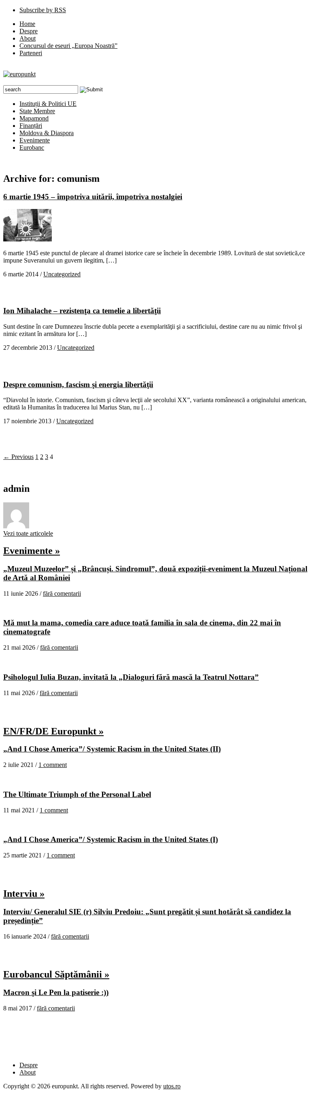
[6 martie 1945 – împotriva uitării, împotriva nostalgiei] (27, 239)
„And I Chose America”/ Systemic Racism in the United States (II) (112, 749)
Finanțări (30, 125)
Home (27, 23)
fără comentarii (62, 593)
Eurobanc (31, 147)
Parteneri (30, 53)
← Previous (18, 456)
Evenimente (34, 140)
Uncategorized (62, 274)
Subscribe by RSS (42, 9)
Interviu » (24, 893)
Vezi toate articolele (28, 533)
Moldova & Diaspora (46, 132)
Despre (28, 31)
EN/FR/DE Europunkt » (53, 731)
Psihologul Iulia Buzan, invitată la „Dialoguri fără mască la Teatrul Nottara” (131, 677)
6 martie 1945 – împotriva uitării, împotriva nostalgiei (92, 196)
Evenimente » (31, 550)
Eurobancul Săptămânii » (56, 974)
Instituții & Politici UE (48, 103)
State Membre (37, 111)
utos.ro (172, 1086)
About (27, 38)
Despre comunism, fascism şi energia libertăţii (78, 384)
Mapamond (34, 118)
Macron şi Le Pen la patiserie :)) (56, 992)
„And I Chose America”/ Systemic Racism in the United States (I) (110, 839)
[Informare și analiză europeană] (19, 74)
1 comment (52, 764)
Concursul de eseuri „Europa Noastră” (68, 45)
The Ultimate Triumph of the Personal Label (77, 794)
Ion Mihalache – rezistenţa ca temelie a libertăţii (82, 310)
